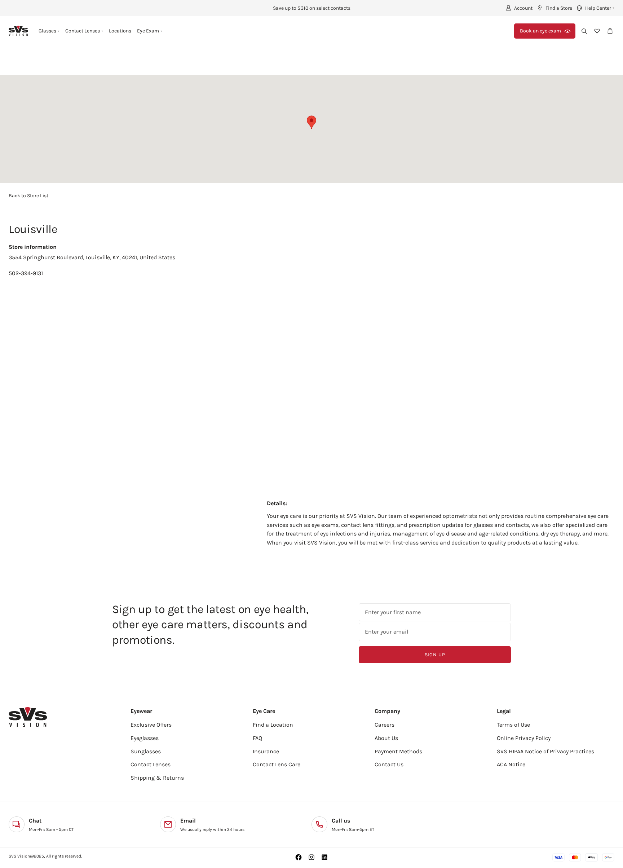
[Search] (584, 31)
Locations (120, 31)
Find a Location (273, 724)
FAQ (257, 738)
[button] (594, 8)
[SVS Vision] (18, 31)
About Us (386, 738)
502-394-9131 (26, 273)
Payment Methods (398, 751)
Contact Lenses (151, 764)
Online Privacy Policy (524, 738)
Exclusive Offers (151, 724)
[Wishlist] (597, 31)
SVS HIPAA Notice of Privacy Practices (545, 751)
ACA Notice (511, 764)
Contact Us (389, 764)
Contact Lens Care (276, 764)
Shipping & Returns (157, 777)
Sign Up (435, 655)
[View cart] (610, 31)
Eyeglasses (145, 738)
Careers (384, 724)
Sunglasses (146, 751)
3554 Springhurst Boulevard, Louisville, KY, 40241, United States (92, 257)
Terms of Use (513, 724)
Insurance (266, 751)
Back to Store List (28, 196)
